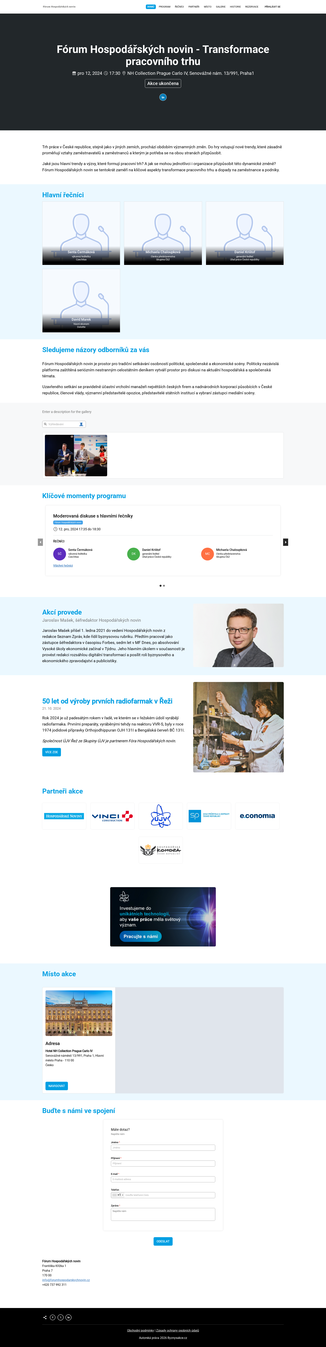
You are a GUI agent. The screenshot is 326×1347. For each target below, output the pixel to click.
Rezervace (251, 6)
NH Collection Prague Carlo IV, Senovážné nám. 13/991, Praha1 (190, 73)
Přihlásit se (272, 6)
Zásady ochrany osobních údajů (177, 1330)
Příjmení (116, 1158)
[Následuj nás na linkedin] (163, 97)
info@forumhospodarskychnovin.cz (66, 1280)
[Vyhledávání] (81, 424)
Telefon (115, 1189)
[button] (81, 233)
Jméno (115, 1142)
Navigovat (56, 1086)
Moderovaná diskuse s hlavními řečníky (93, 516)
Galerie (220, 6)
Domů (150, 6)
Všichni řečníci (63, 565)
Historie (235, 6)
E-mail (115, 1174)
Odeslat (163, 1241)
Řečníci (179, 6)
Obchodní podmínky (140, 1330)
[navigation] (203, 7)
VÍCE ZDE (51, 752)
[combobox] (117, 1195)
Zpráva (115, 1205)
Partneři (193, 6)
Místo (207, 6)
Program (164, 6)
